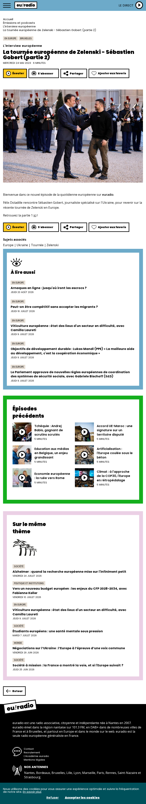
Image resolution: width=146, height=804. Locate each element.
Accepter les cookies (82, 797)
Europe (8, 245)
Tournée (37, 245)
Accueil (8, 19)
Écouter (18, 73)
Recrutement (32, 752)
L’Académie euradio (36, 756)
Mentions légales (34, 760)
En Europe (10, 38)
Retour (17, 691)
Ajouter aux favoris (112, 73)
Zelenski (53, 245)
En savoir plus (32, 791)
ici (34, 215)
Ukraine (22, 245)
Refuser (52, 797)
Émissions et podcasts (19, 23)
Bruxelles (26, 38)
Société (18, 566)
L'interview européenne (19, 26)
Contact (29, 749)
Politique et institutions (29, 583)
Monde (18, 642)
